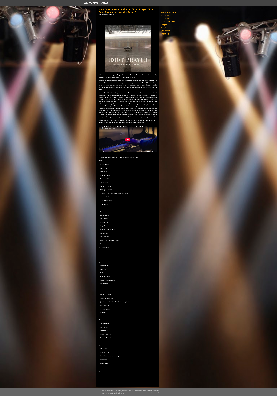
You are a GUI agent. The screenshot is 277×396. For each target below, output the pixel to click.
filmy (163, 27)
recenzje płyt (168, 21)
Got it (173, 392)
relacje (165, 18)
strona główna (168, 12)
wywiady (165, 30)
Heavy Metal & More (96, 2)
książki (164, 24)
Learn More (166, 392)
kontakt (165, 33)
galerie (165, 15)
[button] (99, 18)
